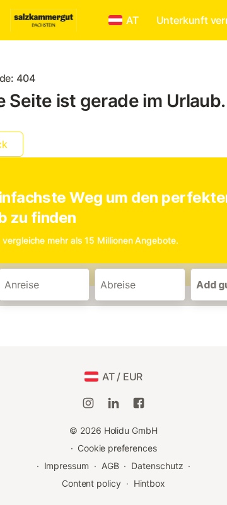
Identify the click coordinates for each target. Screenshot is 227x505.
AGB (110, 465)
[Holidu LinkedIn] (113, 403)
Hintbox (149, 483)
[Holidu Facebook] (138, 403)
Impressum (66, 465)
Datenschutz (157, 465)
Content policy (91, 483)
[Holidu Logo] (55, 20)
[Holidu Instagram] (88, 403)
